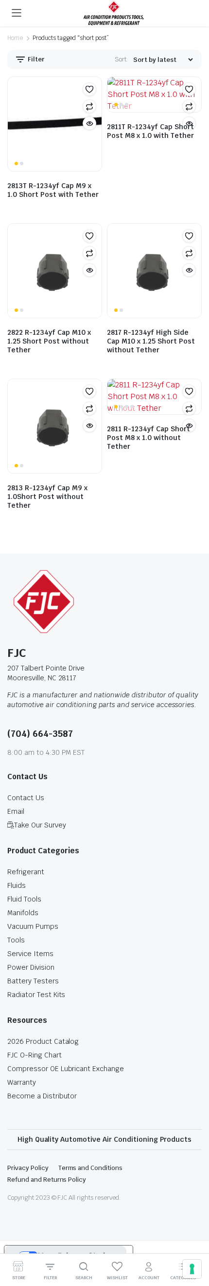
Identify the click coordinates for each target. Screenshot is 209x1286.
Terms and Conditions (90, 1168)
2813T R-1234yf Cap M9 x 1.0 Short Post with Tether (53, 190)
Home (15, 38)
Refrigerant (25, 871)
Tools (16, 940)
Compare (89, 106)
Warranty (21, 1082)
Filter (35, 59)
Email (15, 811)
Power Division (30, 967)
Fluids (16, 885)
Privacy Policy (28, 1168)
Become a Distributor (42, 1096)
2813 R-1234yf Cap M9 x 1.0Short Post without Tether (47, 496)
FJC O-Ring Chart (34, 1055)
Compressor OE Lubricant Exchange (65, 1068)
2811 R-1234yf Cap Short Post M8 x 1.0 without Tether (148, 437)
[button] (89, 89)
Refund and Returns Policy (46, 1179)
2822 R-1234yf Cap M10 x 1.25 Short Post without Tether (49, 341)
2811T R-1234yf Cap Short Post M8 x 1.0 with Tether (150, 131)
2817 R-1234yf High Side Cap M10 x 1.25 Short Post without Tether (151, 341)
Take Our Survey (40, 825)
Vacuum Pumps (32, 926)
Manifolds (22, 912)
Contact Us (25, 797)
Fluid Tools (24, 899)
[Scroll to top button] (193, 1242)
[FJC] (113, 13)
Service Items (30, 953)
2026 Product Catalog (43, 1041)
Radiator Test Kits (36, 994)
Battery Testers (33, 981)
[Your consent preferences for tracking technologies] (192, 1269)
